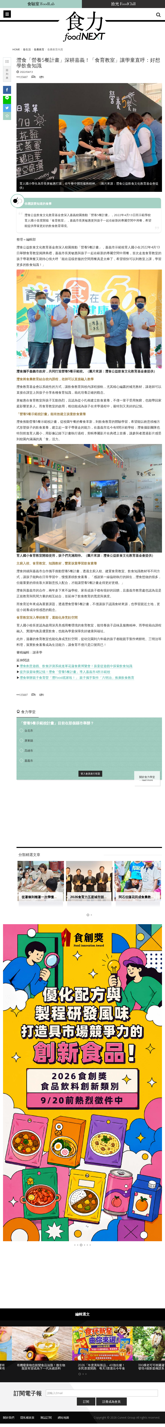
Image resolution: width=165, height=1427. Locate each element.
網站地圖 (63, 1421)
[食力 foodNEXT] (84, 26)
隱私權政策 (27, 1421)
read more (147, 780)
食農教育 (39, 49)
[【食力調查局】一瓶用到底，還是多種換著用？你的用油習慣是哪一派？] (82, 1082)
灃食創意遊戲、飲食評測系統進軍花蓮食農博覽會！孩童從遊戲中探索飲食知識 (76, 666)
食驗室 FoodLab (41, 4)
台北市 (29, 730)
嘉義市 (29, 760)
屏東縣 (29, 740)
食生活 (27, 49)
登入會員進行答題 (90, 773)
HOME (16, 49)
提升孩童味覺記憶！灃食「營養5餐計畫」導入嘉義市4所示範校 (65, 672)
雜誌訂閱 (46, 1421)
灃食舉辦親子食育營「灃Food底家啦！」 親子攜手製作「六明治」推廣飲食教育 (77, 677)
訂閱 (86, 1405)
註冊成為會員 (111, 1405)
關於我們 (8, 1421)
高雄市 (29, 750)
